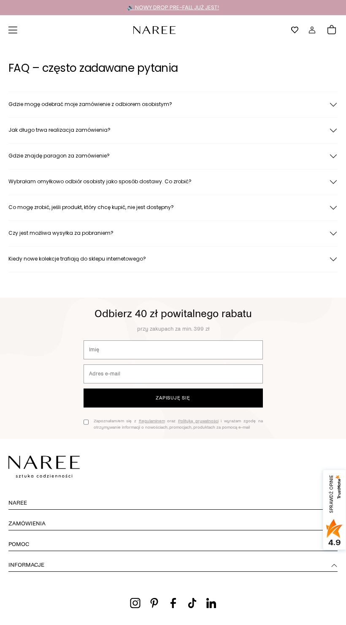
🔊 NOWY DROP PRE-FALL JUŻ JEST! (173, 7)
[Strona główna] (154, 29)
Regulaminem (152, 420)
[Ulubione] (295, 30)
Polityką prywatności (198, 420)
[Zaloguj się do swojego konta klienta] (312, 30)
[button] (13, 30)
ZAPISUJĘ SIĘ (173, 397)
